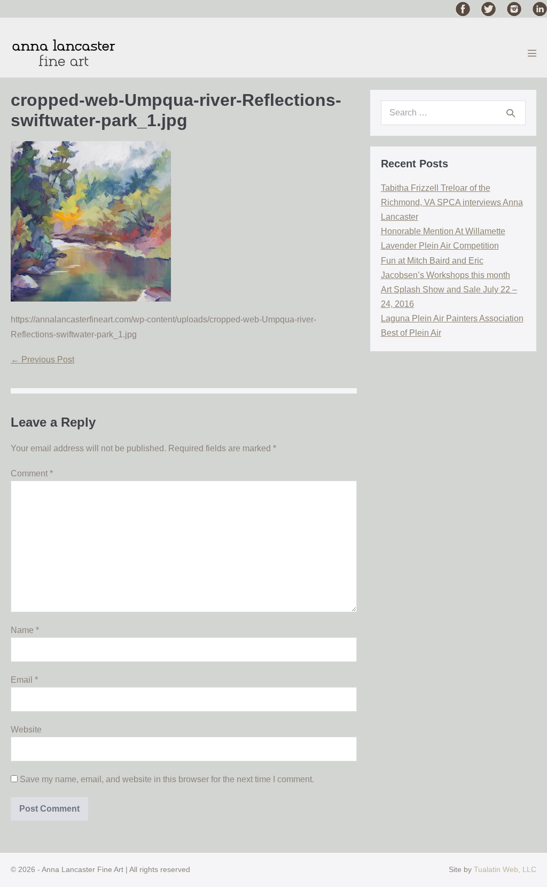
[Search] (510, 112)
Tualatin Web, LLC (505, 869)
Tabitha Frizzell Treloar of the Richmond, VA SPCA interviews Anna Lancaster (452, 202)
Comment (32, 473)
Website (26, 729)
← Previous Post (42, 359)
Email (24, 679)
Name (25, 630)
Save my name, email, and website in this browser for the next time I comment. (167, 779)
